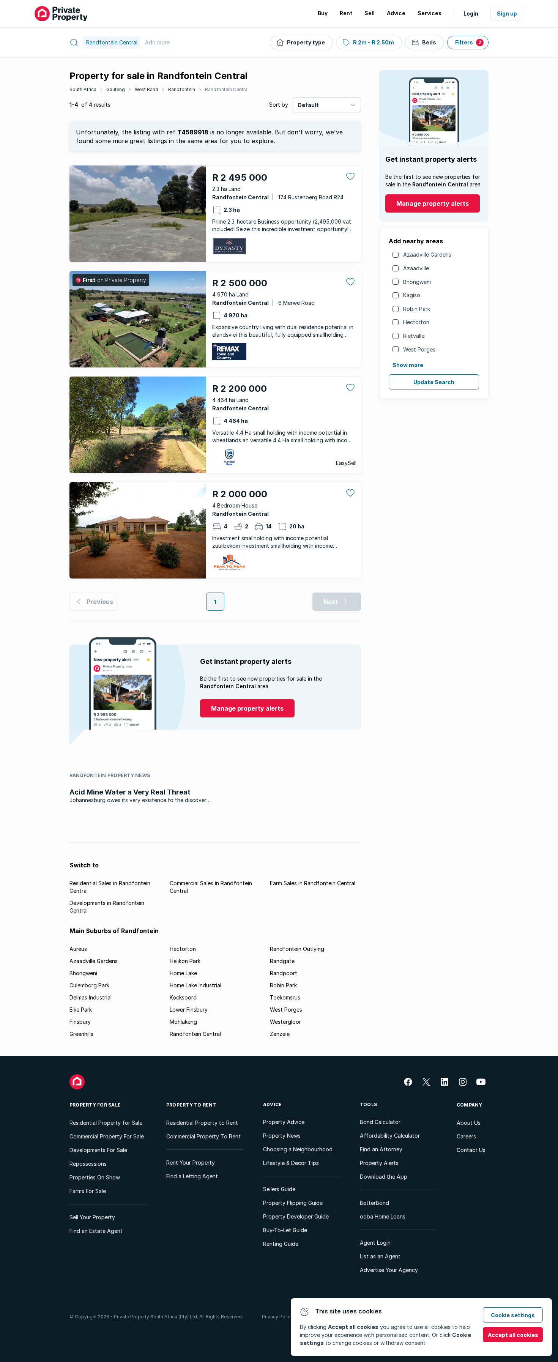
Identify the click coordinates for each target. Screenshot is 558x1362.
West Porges (419, 349)
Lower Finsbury (189, 1009)
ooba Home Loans (382, 1216)
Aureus (78, 949)
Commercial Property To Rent (203, 1136)
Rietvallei (414, 336)
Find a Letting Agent (192, 1176)
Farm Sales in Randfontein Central (312, 883)
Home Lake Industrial (195, 985)
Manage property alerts (432, 203)
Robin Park (416, 309)
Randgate (282, 961)
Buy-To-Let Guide (285, 1230)
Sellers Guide (279, 1189)
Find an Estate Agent (96, 1231)
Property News (282, 1135)
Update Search (433, 382)
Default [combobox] (308, 105)
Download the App (383, 1176)
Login (470, 13)
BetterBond (374, 1203)
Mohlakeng (183, 1021)
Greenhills (81, 1034)
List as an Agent (380, 1256)
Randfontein (181, 89)
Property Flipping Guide (293, 1203)
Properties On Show (94, 1177)
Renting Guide (280, 1244)
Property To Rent (191, 1105)
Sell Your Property (92, 1217)
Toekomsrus (285, 997)
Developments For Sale (98, 1150)
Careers (466, 1136)
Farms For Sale (87, 1191)
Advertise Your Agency (389, 1270)
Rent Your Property (190, 1162)
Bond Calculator (380, 1122)
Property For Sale (95, 1105)
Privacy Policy (277, 1316)
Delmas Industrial (90, 997)
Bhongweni (417, 282)
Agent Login (375, 1242)
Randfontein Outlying (297, 949)
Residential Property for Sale (105, 1122)
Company (469, 1105)
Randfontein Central (227, 89)
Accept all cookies (513, 1335)
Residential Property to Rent (202, 1122)
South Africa (82, 89)
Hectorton (416, 322)
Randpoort (283, 973)
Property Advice (283, 1122)
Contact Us (471, 1150)
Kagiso (411, 295)
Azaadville (416, 268)
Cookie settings (513, 1315)
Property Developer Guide (296, 1216)
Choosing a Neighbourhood (298, 1149)
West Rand (146, 89)
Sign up (507, 13)
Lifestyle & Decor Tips (291, 1163)
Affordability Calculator (390, 1135)
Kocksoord (183, 997)
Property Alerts (379, 1163)
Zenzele (280, 1034)
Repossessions (88, 1163)
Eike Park (80, 1009)
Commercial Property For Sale (106, 1136)
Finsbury (80, 1021)
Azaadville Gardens (427, 254)
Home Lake (183, 973)
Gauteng (115, 89)
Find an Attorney (381, 1149)
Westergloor (285, 1021)
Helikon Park (185, 961)
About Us (469, 1122)
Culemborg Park (89, 985)
